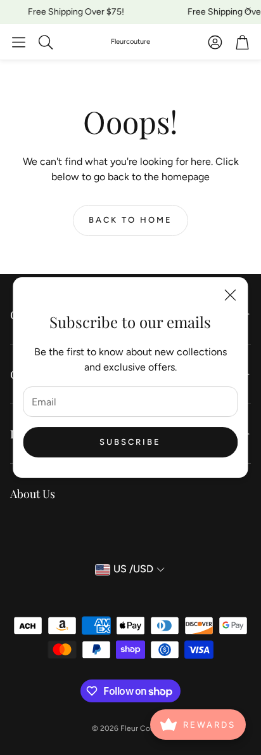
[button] (18, 42)
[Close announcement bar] (248, 9)
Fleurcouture (130, 41)
